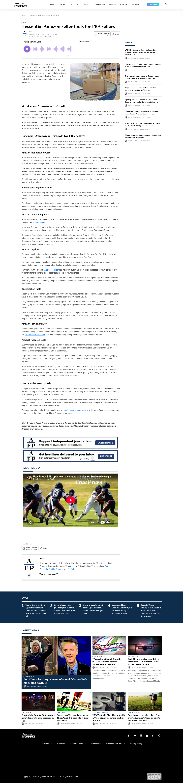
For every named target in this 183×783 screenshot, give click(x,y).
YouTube (72, 569)
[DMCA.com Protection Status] (154, 776)
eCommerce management (76, 410)
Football (97, 712)
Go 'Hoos (61, 712)
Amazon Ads (41, 222)
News (52, 4)
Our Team (135, 4)
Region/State (134, 656)
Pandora (59, 569)
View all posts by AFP (48, 574)
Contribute (153, 4)
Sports (86, 4)
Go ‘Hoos (74, 4)
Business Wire (99, 4)
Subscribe (113, 4)
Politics (62, 4)
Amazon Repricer (51, 270)
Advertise (123, 4)
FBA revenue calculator (35, 335)
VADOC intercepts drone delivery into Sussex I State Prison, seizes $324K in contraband (141, 52)
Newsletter (96, 744)
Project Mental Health (115, 744)
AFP (41, 558)
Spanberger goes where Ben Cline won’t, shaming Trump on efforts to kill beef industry (144, 718)
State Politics (30, 676)
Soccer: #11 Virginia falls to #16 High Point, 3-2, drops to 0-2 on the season (72, 718)
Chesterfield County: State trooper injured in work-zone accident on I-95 (38, 718)
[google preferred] (102, 34)
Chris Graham (133, 58)
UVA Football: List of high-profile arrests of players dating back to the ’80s (108, 718)
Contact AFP (46, 744)
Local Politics (99, 656)
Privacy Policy (136, 744)
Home (24, 15)
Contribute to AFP (78, 744)
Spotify (52, 569)
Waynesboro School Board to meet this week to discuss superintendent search (106, 662)
